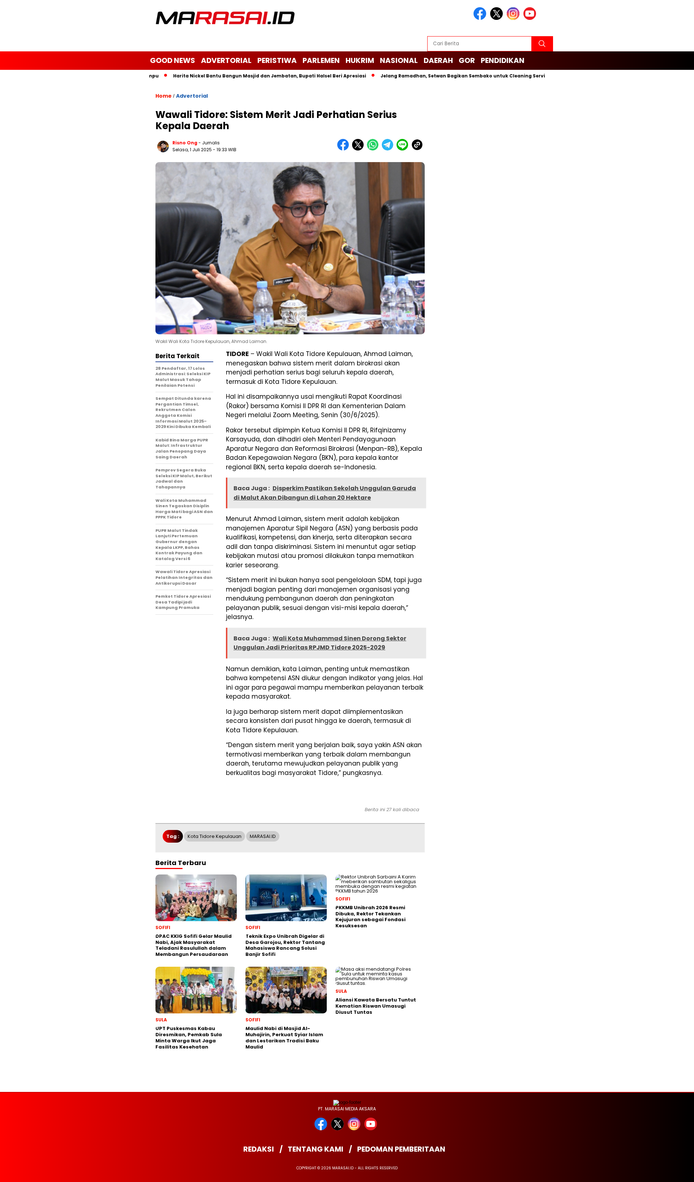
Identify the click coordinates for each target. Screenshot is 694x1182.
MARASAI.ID (263, 836)
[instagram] (514, 18)
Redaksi (258, 1149)
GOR (467, 60)
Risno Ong (184, 143)
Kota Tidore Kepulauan (214, 836)
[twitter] (497, 18)
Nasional (399, 60)
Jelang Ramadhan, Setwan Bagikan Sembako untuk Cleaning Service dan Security (453, 76)
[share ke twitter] (359, 149)
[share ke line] (404, 149)
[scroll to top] (667, 1170)
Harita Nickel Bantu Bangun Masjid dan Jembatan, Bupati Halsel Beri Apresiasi (241, 76)
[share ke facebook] (344, 149)
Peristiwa (277, 60)
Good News (172, 60)
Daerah (438, 60)
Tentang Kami (315, 1149)
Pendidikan (502, 60)
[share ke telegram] (389, 149)
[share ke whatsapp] (374, 149)
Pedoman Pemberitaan (401, 1149)
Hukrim (360, 60)
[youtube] (531, 18)
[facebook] (481, 18)
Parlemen (321, 60)
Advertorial (226, 60)
